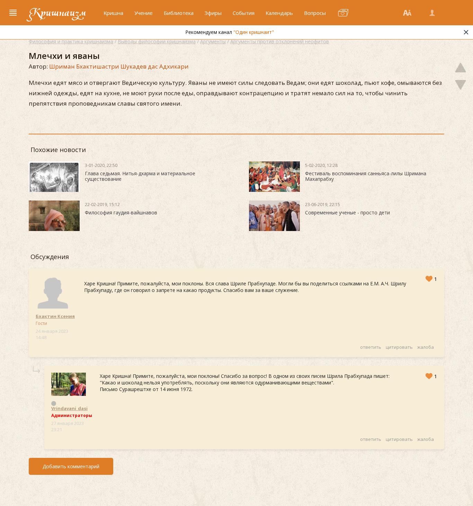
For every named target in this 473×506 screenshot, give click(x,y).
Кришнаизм (57, 13)
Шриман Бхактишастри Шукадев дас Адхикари (119, 66)
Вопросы (315, 12)
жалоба (425, 347)
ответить (370, 347)
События (244, 12)
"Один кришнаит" (253, 32)
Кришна (113, 12)
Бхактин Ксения (55, 316)
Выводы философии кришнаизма (157, 41)
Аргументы (213, 41)
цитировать (399, 347)
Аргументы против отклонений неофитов (279, 41)
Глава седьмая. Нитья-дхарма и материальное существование (140, 176)
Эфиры (213, 12)
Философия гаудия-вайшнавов (121, 212)
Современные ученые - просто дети (347, 212)
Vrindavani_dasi (69, 408)
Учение (143, 12)
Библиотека (179, 12)
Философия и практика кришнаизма (71, 41)
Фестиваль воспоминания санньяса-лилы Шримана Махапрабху (365, 176)
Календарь (279, 12)
